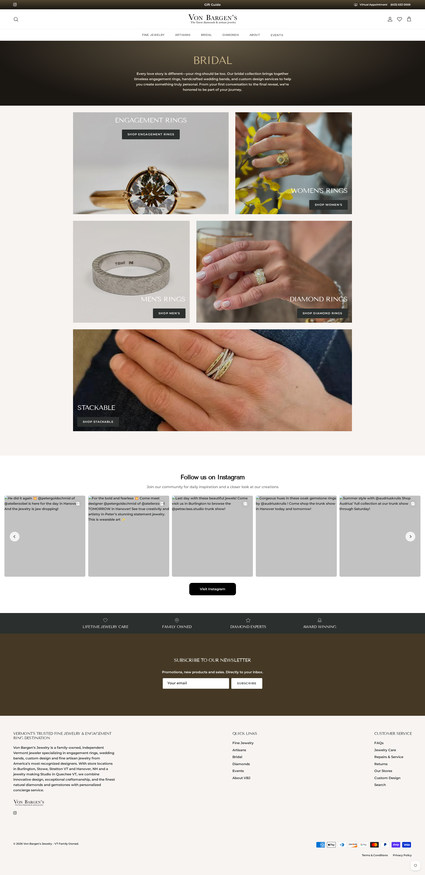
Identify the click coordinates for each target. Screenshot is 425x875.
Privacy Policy (402, 855)
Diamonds (241, 764)
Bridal (237, 757)
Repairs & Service (388, 757)
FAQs (379, 743)
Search (380, 785)
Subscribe (246, 683)
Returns (381, 764)
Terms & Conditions (375, 855)
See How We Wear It (212, 5)
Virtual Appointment (373, 4)
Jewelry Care (385, 750)
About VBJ (241, 778)
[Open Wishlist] (399, 19)
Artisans (239, 750)
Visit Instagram (212, 589)
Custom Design (387, 778)
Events (238, 771)
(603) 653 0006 (400, 4)
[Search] (16, 19)
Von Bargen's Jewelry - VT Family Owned (50, 843)
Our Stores (383, 771)
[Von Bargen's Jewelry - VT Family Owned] (213, 19)
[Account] (389, 19)
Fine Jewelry (243, 743)
